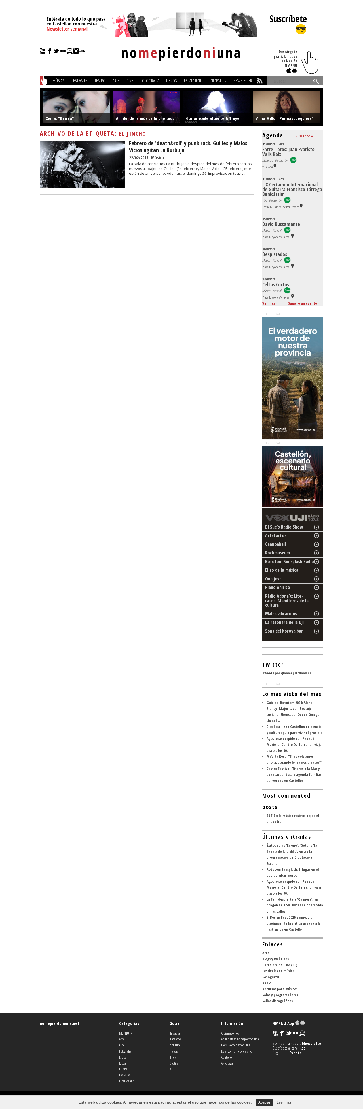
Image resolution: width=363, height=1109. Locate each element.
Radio (266, 982)
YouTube (175, 1045)
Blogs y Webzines (275, 958)
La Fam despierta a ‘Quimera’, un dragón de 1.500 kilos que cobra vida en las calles (295, 905)
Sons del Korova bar (284, 631)
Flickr (173, 1057)
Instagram (176, 1033)
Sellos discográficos (277, 1000)
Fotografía (149, 81)
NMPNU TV (218, 81)
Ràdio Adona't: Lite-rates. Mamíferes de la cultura (287, 600)
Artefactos (275, 535)
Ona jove (273, 579)
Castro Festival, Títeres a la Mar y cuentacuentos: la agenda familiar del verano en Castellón (294, 774)
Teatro (100, 81)
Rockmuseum (277, 553)
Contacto (226, 1057)
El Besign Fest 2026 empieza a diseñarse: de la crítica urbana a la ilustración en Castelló (294, 923)
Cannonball (275, 544)
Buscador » (304, 136)
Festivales (79, 81)
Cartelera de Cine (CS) (279, 964)
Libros (171, 81)
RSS (302, 1048)
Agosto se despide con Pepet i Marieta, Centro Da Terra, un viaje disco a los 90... (294, 744)
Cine (129, 81)
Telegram (175, 1051)
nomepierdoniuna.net (59, 1023)
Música (58, 81)
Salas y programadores (280, 994)
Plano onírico (277, 587)
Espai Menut (194, 81)
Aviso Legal (227, 1063)
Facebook (175, 1039)
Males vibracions (281, 613)
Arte (116, 81)
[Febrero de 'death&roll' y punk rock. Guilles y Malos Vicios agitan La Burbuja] (82, 187)
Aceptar (264, 1102)
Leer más (284, 1102)
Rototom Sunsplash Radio (289, 561)
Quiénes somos (230, 1033)
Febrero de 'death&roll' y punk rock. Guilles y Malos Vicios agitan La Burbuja (188, 146)
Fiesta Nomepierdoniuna (235, 1045)
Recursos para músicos (279, 988)
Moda (122, 1063)
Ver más (268, 303)
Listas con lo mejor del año (236, 1051)
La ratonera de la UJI (284, 622)
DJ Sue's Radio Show (284, 527)
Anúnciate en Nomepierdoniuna (240, 1039)
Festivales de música (278, 970)
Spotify (174, 1063)
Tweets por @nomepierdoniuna (287, 673)
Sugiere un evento (302, 303)
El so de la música (281, 570)
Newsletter (242, 81)
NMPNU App (283, 1023)
